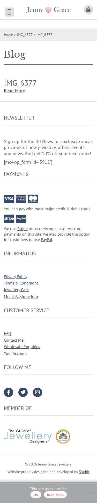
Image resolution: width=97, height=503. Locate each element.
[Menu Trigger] (9, 12)
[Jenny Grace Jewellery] (48, 9)
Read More (14, 91)
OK (36, 495)
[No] (90, 492)
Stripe (22, 228)
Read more (55, 495)
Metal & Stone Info (21, 296)
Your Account (15, 353)
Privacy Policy (15, 276)
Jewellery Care (16, 289)
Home (8, 34)
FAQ (7, 333)
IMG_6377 (25, 34)
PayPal (46, 239)
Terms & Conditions (21, 283)
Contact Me (14, 340)
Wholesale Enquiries (22, 346)
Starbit (84, 471)
